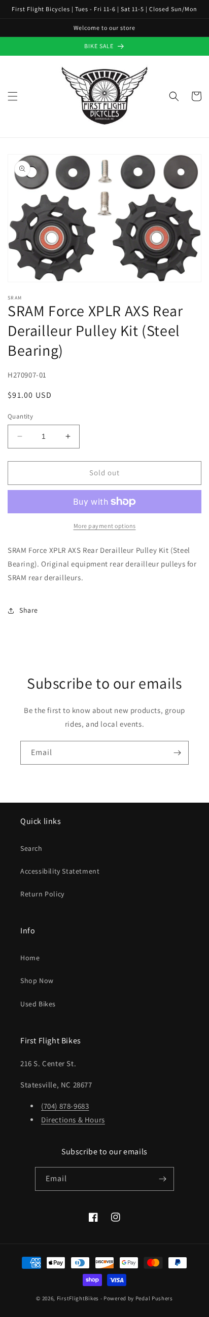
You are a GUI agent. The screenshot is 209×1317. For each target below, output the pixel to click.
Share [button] (28, 610)
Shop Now (37, 980)
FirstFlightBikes (78, 1298)
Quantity (20, 416)
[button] (13, 96)
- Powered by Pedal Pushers (136, 1298)
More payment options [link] (105, 526)
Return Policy (42, 893)
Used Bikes (38, 1003)
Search (31, 848)
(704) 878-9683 (65, 1106)
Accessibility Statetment (59, 871)
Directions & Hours (73, 1119)
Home (30, 957)
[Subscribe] (177, 753)
